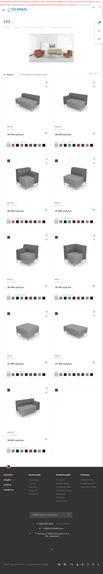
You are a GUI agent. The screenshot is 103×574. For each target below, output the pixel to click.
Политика (60, 497)
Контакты (33, 487)
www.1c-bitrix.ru (83, 5)
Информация (63, 475)
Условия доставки (63, 487)
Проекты (8, 490)
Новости (32, 483)
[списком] (94, 74)
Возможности (62, 501)
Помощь (85, 475)
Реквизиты (60, 494)
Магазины (60, 480)
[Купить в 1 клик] (46, 83)
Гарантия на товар (64, 490)
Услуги (7, 485)
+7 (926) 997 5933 (44, 524)
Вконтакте (51, 549)
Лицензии (33, 490)
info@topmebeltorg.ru (53, 528)
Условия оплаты (63, 483)
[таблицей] (98, 74)
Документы (33, 494)
